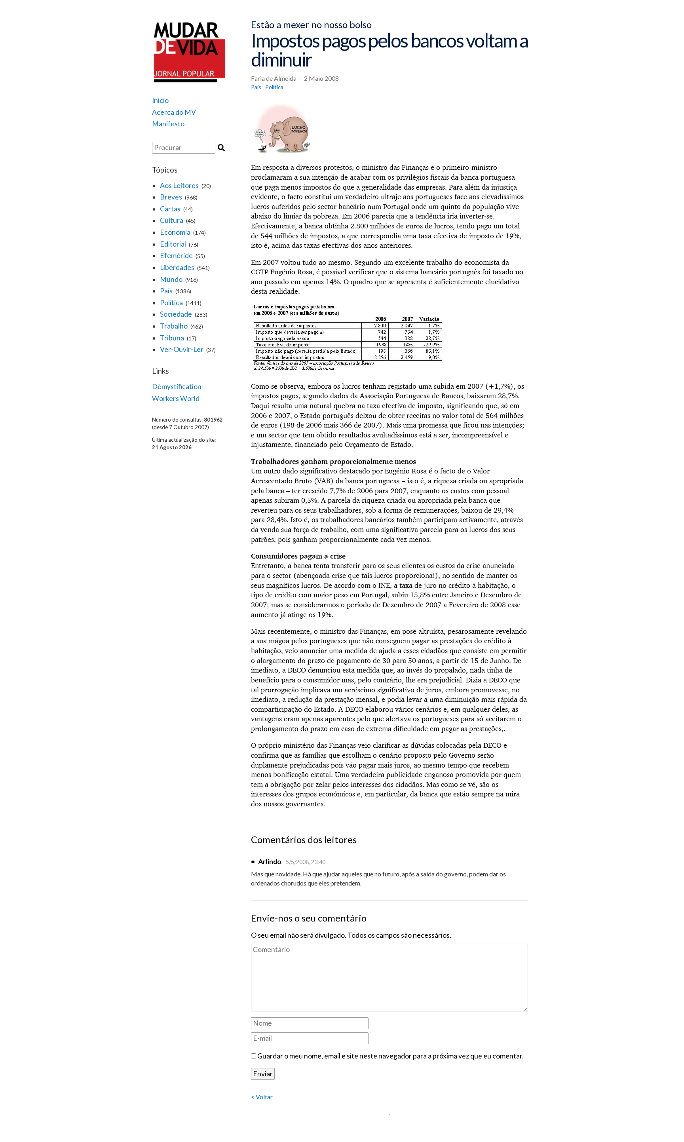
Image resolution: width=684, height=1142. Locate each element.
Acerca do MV (174, 112)
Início (160, 100)
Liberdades (177, 267)
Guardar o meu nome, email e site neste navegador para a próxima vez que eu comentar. (390, 1056)
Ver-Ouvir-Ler (181, 349)
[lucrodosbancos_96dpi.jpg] (389, 129)
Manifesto (168, 124)
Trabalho (174, 326)
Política (171, 302)
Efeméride (176, 255)
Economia (175, 232)
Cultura (171, 220)
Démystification (176, 386)
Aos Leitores (179, 185)
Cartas (170, 209)
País (166, 291)
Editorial (173, 244)
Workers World (176, 398)
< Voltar (262, 1096)
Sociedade (176, 314)
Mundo (171, 279)
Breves (171, 197)
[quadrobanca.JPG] (389, 339)
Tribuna (172, 338)
